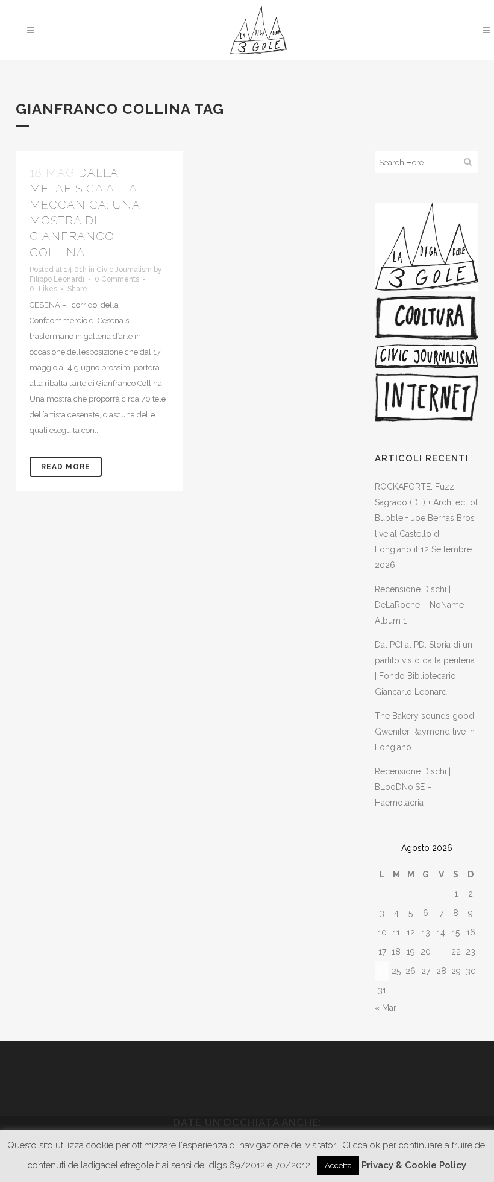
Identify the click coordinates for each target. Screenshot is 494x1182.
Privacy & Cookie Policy (413, 1165)
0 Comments (117, 279)
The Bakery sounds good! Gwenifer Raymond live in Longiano (425, 731)
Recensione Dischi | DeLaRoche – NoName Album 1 (419, 604)
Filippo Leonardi (57, 279)
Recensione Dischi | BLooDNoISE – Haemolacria (413, 786)
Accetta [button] (338, 1165)
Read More (65, 467)
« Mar (385, 1008)
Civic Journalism (124, 269)
